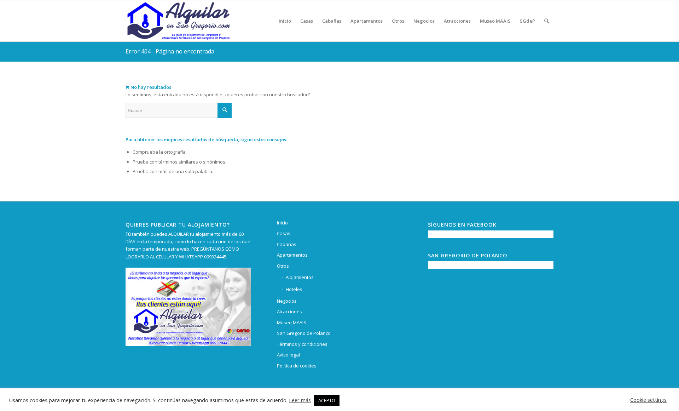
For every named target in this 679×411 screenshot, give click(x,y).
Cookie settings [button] (648, 399)
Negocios (287, 301)
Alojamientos (300, 277)
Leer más (300, 400)
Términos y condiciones (302, 344)
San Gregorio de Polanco (304, 333)
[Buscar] (546, 20)
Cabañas (286, 244)
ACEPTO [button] (326, 400)
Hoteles (294, 289)
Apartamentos (292, 255)
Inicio (282, 222)
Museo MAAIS (291, 322)
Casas (283, 233)
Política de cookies (297, 366)
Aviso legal (288, 355)
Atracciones (289, 311)
